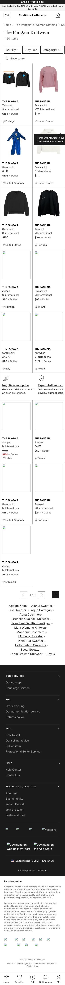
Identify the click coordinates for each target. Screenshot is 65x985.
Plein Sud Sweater (30, 641)
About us (11, 793)
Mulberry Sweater (30, 636)
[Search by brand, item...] (7, 15)
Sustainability (14, 798)
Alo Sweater (18, 610)
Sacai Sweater (31, 650)
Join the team (14, 809)
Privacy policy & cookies (31, 870)
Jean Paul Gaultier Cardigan (30, 623)
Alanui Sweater (41, 606)
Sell (9, 728)
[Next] (41, 594)
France (10, 963)
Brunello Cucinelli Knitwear (30, 619)
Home (7, 25)
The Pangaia (23, 25)
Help (9, 763)
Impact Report (15, 804)
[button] (57, 15)
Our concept (14, 682)
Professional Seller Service (23, 751)
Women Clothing (46, 25)
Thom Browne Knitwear (26, 654)
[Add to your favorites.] (28, 102)
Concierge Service (18, 688)
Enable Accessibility (32, 2)
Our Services (15, 676)
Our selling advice (17, 740)
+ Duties (13, 113)
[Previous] (23, 594)
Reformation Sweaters (30, 645)
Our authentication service (23, 711)
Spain (29, 966)
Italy (36, 966)
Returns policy (15, 717)
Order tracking (15, 706)
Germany (51, 963)
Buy (8, 699)
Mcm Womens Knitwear (30, 628)
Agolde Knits (18, 606)
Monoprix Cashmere (30, 632)
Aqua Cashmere (30, 614)
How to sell (13, 735)
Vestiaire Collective (21, 786)
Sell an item (13, 746)
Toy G (51, 654)
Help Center (13, 769)
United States (39, 963)
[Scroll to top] (55, 594)
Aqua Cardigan (41, 610)
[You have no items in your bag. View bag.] (57, 15)
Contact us (13, 775)
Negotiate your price (15, 385)
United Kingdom (23, 963)
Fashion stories (15, 815)
